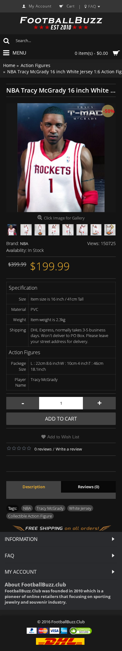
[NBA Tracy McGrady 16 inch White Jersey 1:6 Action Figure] (61, 157)
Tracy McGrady (50, 508)
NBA (24, 243)
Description (34, 486)
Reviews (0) (88, 486)
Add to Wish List (63, 436)
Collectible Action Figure (30, 516)
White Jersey (80, 508)
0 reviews (43, 449)
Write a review (69, 449)
